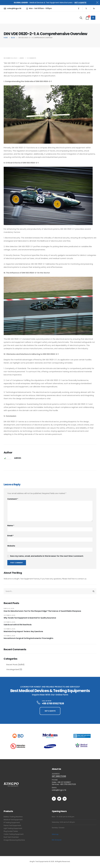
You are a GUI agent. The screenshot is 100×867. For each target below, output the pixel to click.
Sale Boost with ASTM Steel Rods (17, 624)
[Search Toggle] (81, 17)
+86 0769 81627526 (68, 784)
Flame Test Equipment (12, 825)
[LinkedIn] (94, 8)
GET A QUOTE (80, 2)
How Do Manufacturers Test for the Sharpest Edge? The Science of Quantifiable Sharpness (42, 611)
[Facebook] (78, 8)
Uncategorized (12, 669)
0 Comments (31, 58)
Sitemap (55, 834)
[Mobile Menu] (93, 18)
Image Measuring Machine (14, 840)
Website (11, 546)
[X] (86, 8)
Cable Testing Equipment (13, 834)
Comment (12, 499)
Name (10, 525)
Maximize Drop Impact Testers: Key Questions (23, 631)
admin (22, 58)
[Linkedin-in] (65, 799)
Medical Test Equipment (13, 820)
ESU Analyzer (57, 840)
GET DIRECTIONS (59, 776)
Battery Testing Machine (13, 817)
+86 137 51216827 (64, 782)
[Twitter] (59, 799)
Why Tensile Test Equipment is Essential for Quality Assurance (30, 618)
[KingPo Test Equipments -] (11, 18)
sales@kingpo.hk (59, 790)
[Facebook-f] (54, 799)
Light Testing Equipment (13, 828)
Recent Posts (11, 664)
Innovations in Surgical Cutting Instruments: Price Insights (28, 638)
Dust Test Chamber (11, 837)
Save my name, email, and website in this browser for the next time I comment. (47, 556)
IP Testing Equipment (12, 822)
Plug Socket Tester (11, 831)
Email (10, 535)
